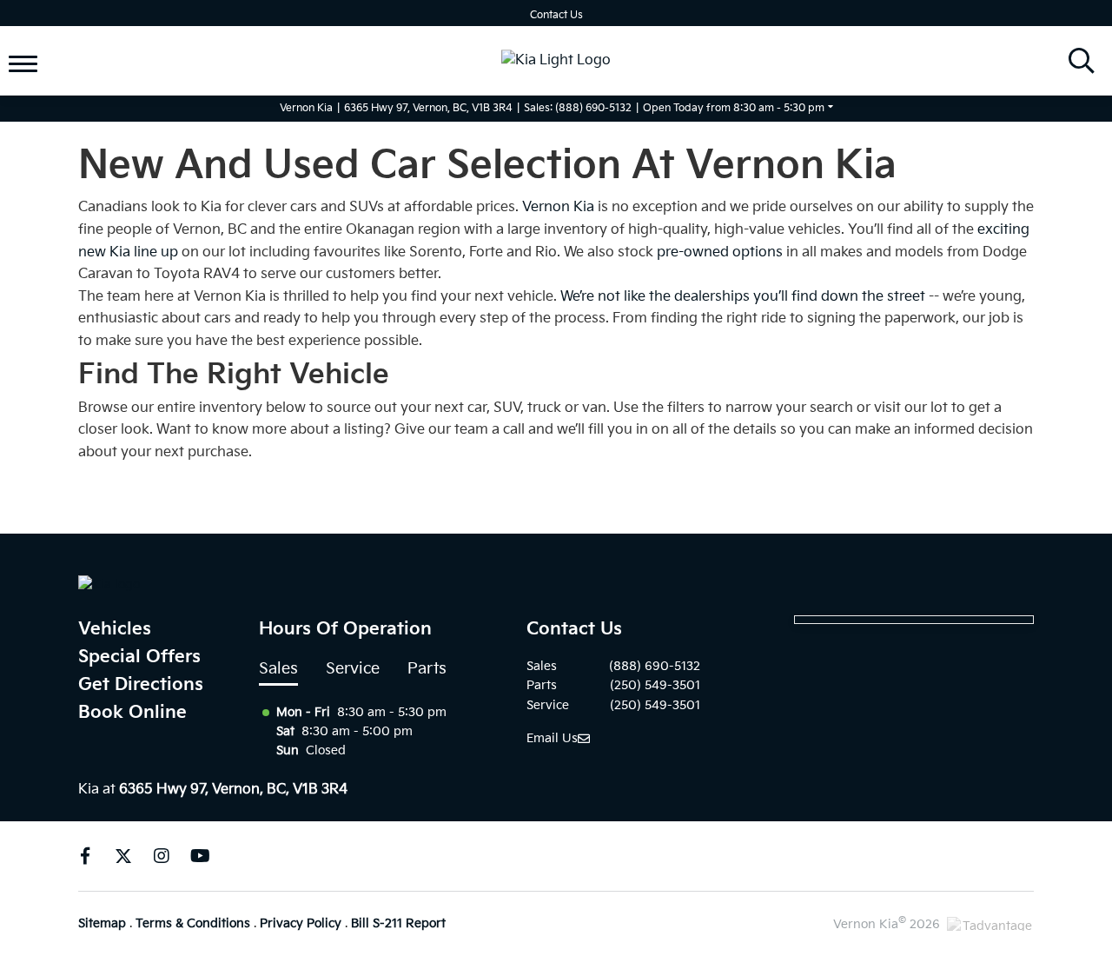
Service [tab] (353, 669)
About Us (57, 74)
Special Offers (139, 657)
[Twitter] (123, 856)
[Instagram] (161, 856)
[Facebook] (85, 856)
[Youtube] (199, 856)
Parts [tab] (427, 669)
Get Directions (140, 684)
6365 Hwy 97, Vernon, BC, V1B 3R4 (428, 108)
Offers (47, 33)
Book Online (132, 712)
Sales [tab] (278, 669)
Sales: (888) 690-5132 (578, 108)
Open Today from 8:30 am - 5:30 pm (733, 108)
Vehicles (114, 629)
